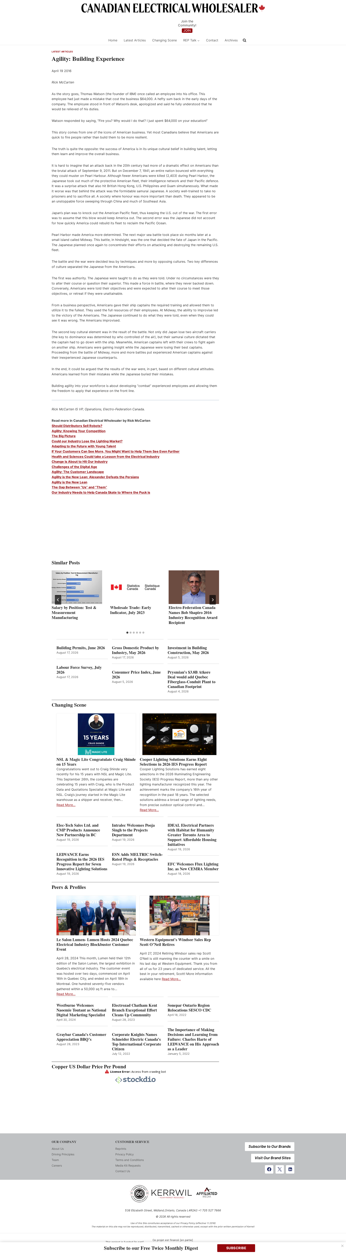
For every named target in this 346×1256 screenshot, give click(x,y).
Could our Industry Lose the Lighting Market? (87, 441)
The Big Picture (64, 436)
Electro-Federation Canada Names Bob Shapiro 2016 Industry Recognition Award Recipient (193, 615)
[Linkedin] (290, 1169)
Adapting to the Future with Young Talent (84, 446)
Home (112, 40)
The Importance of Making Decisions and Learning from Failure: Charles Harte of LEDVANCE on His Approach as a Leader (193, 1039)
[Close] (342, 1245)
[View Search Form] (244, 40)
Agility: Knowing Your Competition (79, 431)
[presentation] (77, 587)
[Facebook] (269, 1169)
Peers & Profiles (69, 887)
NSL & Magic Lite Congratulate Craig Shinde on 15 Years (96, 762)
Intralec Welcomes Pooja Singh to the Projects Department (133, 830)
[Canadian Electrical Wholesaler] (77, 40)
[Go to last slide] (58, 600)
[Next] (212, 600)
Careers (57, 1165)
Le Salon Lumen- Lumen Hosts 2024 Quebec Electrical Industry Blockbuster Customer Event (94, 944)
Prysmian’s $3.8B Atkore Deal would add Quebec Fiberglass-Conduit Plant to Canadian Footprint (191, 679)
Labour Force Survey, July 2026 (79, 670)
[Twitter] (280, 1169)
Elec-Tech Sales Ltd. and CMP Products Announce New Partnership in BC (78, 830)
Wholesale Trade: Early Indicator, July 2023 (130, 610)
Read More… (65, 805)
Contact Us (122, 1171)
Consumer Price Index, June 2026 (136, 674)
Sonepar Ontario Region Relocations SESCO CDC (189, 1008)
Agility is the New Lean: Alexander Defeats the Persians (95, 477)
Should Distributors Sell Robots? (77, 426)
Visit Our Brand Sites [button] (273, 1158)
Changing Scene (164, 40)
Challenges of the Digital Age (74, 467)
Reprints (120, 1148)
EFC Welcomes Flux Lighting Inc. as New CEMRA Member (193, 866)
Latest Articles (135, 40)
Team (55, 1160)
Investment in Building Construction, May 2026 (188, 650)
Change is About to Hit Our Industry (80, 462)
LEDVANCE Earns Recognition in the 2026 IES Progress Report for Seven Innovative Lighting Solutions (81, 861)
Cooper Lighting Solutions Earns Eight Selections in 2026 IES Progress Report (174, 762)
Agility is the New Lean (69, 482)
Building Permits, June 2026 (80, 647)
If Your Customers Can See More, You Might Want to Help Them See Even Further (116, 451)
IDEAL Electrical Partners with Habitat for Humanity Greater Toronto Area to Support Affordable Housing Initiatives (192, 835)
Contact (212, 40)
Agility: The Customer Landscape (78, 472)
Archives (231, 40)
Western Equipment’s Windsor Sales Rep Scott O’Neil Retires (175, 942)
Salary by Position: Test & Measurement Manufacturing (74, 612)
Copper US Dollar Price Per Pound (89, 1066)
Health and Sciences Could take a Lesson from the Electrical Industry (105, 457)
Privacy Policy (124, 1154)
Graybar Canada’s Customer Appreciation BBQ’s (81, 1037)
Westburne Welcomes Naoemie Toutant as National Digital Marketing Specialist (81, 1010)
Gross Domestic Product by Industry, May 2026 (135, 650)
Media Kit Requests (128, 1165)
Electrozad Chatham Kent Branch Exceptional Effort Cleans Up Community (134, 1010)
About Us (58, 1148)
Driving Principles (63, 1154)
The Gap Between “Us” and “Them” (79, 487)
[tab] (127, 633)
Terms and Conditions (129, 1160)
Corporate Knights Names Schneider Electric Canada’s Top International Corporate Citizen (136, 1041)
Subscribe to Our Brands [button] (269, 1146)
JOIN (187, 30)
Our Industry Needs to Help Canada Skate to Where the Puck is (101, 492)
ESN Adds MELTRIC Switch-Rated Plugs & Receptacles (137, 857)
